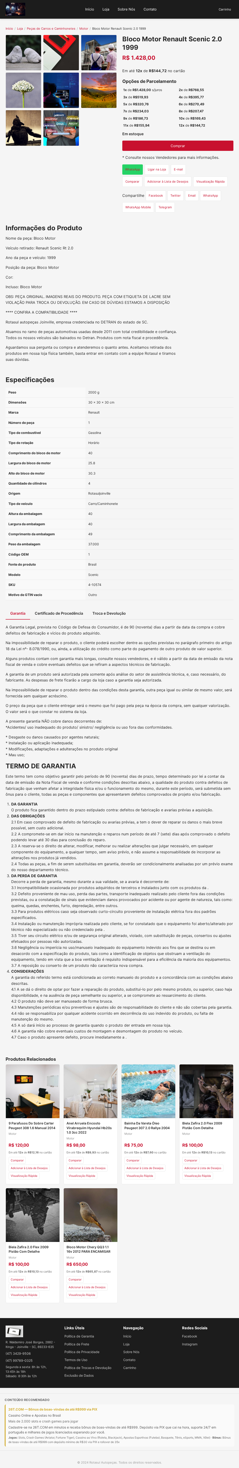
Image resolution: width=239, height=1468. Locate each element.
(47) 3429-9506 (18, 1353)
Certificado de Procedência (59, 613)
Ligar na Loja (157, 169)
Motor (83, 28)
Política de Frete (76, 1344)
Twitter (175, 195)
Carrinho (225, 9)
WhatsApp (132, 169)
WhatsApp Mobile (138, 207)
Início (89, 9)
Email (192, 195)
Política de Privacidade (81, 1352)
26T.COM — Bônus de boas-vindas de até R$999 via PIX (52, 1409)
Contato (150, 9)
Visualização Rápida (210, 181)
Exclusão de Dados (79, 1375)
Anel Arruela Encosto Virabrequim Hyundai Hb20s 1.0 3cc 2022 (89, 1127)
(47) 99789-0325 (19, 1360)
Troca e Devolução (109, 613)
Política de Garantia (79, 1336)
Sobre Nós (126, 9)
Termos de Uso (75, 1360)
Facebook (156, 195)
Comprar (178, 146)
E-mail (178, 169)
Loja (105, 9)
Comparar (132, 181)
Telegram (165, 207)
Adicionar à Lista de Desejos (167, 181)
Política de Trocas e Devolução (87, 1368)
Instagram (189, 1344)
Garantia (17, 613)
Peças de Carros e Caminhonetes (51, 28)
